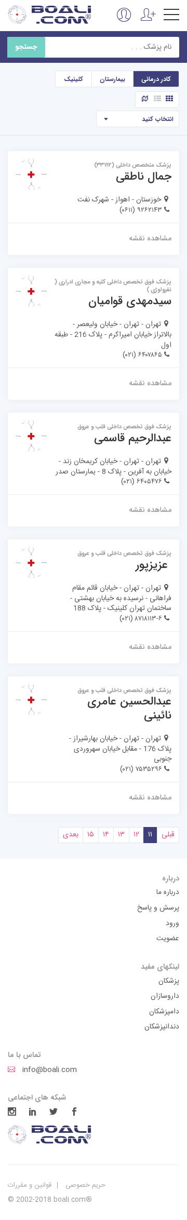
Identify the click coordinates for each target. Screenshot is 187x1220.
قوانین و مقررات (29, 1185)
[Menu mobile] (171, 16)
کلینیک (73, 79)
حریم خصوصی (85, 1185)
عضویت (167, 939)
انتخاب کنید (157, 119)
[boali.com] (50, 14)
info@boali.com (48, 1070)
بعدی (70, 835)
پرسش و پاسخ (158, 908)
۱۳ (121, 835)
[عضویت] (148, 21)
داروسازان (165, 997)
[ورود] (124, 21)
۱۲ (136, 835)
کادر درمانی (156, 79)
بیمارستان (112, 79)
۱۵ (90, 835)
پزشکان (168, 982)
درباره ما (167, 893)
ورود (172, 924)
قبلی (168, 835)
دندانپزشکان (161, 1027)
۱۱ (150, 835)
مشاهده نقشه (150, 238)
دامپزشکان (164, 1012)
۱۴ (106, 835)
